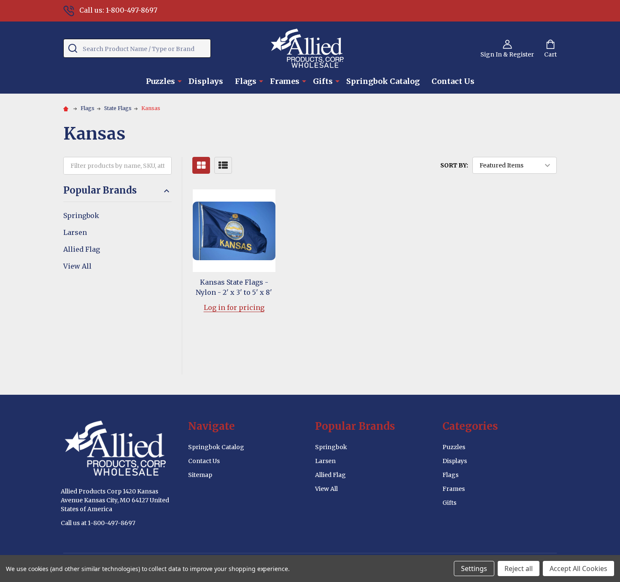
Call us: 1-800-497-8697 (118, 10)
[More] (180, 80)
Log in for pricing (234, 307)
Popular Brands (100, 190)
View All (77, 266)
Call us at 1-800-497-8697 (98, 523)
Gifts (323, 81)
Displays (206, 81)
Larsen (75, 232)
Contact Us (452, 81)
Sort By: (454, 165)
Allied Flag (81, 249)
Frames (284, 81)
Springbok (81, 215)
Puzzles (160, 81)
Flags (245, 81)
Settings (474, 568)
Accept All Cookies (578, 568)
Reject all (518, 568)
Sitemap (200, 475)
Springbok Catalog (383, 81)
